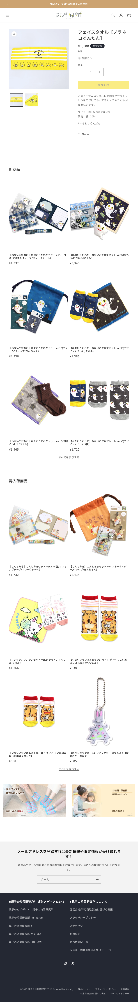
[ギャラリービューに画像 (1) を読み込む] (16, 99)
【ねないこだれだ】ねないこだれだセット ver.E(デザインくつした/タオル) (99, 350)
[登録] (97, 879)
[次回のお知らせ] (131, 4)
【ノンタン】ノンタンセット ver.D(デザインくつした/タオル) (37, 661)
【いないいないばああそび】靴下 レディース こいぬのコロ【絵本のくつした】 (98, 661)
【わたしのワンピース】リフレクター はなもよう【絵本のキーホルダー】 (99, 754)
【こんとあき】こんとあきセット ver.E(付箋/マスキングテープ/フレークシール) (38, 568)
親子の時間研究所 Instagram (26, 917)
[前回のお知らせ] (7, 4)
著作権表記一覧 (79, 942)
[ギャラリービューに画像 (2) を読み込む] (31, 99)
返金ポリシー (78, 926)
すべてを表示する (69, 457)
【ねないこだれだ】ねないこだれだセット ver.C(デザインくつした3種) (99, 443)
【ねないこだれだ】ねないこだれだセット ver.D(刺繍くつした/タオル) (38, 443)
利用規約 (75, 934)
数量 (80, 65)
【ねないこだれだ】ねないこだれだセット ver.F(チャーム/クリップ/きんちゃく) (38, 350)
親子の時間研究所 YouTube (25, 934)
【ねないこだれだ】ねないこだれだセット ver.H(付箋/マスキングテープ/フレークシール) (37, 256)
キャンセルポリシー (119, 993)
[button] (8, 15)
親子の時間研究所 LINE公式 (25, 942)
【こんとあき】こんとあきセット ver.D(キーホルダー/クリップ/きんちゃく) (98, 568)
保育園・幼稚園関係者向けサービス (91, 950)
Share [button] (85, 134)
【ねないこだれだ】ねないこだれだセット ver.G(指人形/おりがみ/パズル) (99, 256)
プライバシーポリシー (83, 917)
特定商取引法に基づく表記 (93, 993)
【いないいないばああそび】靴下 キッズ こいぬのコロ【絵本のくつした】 (37, 754)
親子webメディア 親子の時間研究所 (31, 909)
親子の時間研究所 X (20, 926)
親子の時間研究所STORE (40, 989)
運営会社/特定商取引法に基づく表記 (91, 909)
